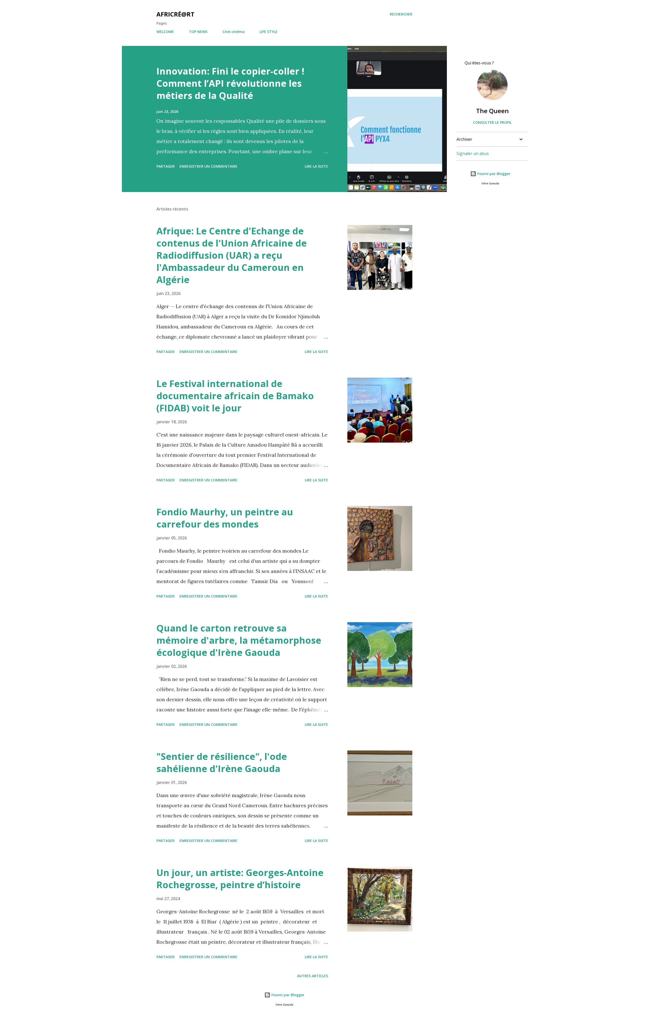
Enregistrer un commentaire (208, 166)
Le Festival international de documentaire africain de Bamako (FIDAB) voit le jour (235, 395)
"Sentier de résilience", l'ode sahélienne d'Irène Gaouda (221, 762)
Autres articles (312, 975)
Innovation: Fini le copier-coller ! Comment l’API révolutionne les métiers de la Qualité (230, 83)
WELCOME (165, 31)
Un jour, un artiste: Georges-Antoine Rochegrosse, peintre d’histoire (239, 878)
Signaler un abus (473, 153)
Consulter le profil (492, 122)
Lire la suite (316, 166)
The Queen (492, 111)
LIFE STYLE (268, 31)
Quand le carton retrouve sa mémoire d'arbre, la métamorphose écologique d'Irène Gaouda (238, 640)
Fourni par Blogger (493, 173)
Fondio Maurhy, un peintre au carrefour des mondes (224, 518)
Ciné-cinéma (233, 31)
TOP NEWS (198, 31)
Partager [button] (165, 166)
